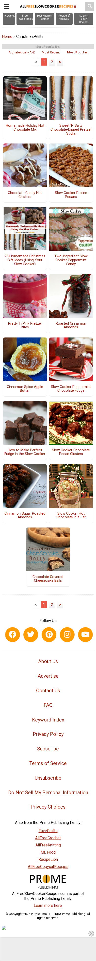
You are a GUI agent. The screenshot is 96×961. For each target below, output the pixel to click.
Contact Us (48, 691)
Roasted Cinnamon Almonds (71, 326)
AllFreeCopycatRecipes (48, 866)
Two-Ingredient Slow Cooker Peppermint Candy (71, 260)
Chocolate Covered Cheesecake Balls (47, 579)
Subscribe (48, 749)
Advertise (48, 676)
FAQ (48, 705)
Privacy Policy (48, 734)
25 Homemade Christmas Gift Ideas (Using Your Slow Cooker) (24, 260)
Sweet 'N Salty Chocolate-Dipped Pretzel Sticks (70, 130)
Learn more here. (48, 905)
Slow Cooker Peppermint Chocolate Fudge (71, 389)
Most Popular (77, 52)
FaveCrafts (48, 830)
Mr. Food (48, 852)
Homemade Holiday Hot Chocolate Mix (25, 128)
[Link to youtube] (85, 634)
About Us (48, 661)
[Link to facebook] (12, 634)
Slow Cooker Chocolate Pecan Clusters (71, 452)
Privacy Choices (48, 807)
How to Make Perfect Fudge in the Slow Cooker (24, 452)
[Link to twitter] (30, 634)
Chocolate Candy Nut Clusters (25, 195)
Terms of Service (48, 763)
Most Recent (51, 52)
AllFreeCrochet (48, 838)
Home (7, 36)
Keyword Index (48, 720)
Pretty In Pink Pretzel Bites (25, 326)
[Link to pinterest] (49, 634)
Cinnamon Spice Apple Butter (25, 389)
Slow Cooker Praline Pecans (71, 195)
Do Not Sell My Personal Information (48, 792)
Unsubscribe (48, 778)
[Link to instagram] (67, 634)
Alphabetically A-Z (22, 52)
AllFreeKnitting (48, 845)
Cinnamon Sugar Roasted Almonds (24, 516)
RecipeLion (48, 859)
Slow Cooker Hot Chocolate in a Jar (71, 516)
